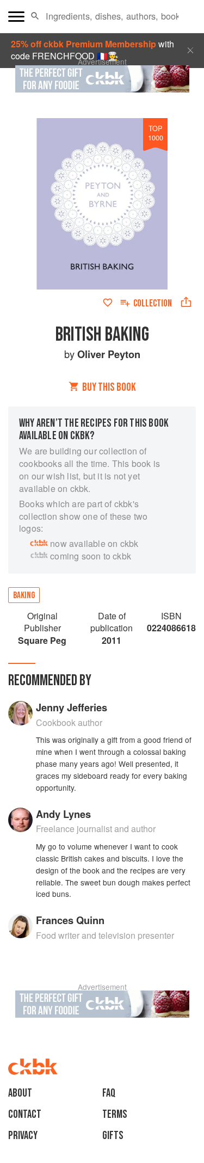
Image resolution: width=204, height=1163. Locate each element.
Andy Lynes (63, 814)
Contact (24, 1114)
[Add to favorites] (108, 302)
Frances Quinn (70, 920)
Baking (24, 595)
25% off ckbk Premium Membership (83, 44)
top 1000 (155, 133)
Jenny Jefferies (71, 707)
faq (108, 1093)
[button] (35, 16)
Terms (114, 1114)
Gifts (112, 1135)
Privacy (23, 1135)
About (20, 1093)
